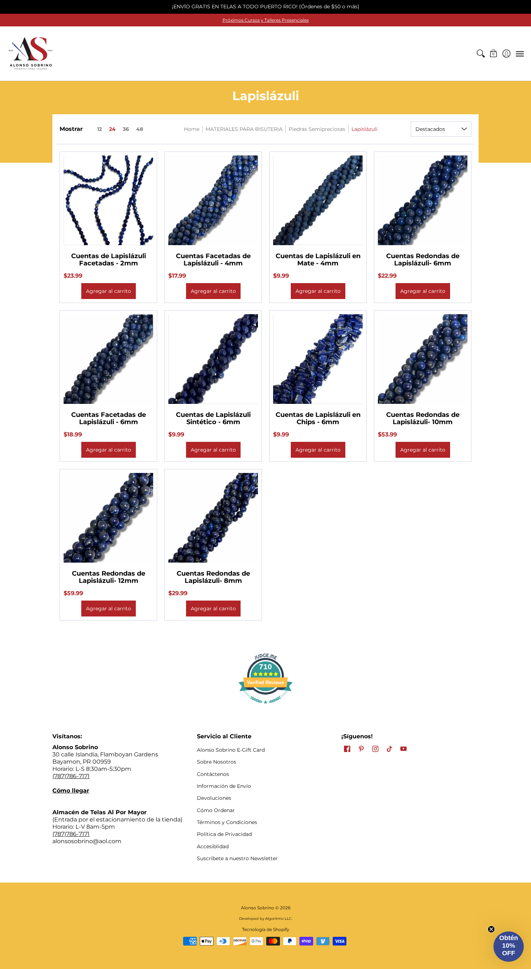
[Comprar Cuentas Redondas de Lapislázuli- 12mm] (108, 518)
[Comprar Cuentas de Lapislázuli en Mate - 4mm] (318, 200)
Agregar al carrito (108, 291)
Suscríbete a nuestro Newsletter (237, 858)
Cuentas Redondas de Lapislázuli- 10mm (422, 418)
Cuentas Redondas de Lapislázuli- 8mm (213, 577)
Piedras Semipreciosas (317, 129)
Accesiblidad (213, 846)
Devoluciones (214, 798)
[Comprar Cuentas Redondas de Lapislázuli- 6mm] (422, 200)
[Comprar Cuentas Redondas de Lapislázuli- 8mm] (213, 518)
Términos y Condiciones (227, 822)
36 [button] (126, 129)
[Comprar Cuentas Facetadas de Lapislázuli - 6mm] (108, 359)
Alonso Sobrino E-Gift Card (231, 750)
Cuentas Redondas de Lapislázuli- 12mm (108, 577)
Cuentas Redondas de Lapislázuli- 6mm (422, 259)
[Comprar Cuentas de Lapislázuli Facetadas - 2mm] (108, 200)
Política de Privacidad (224, 834)
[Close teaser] (491, 929)
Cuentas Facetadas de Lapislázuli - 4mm (213, 259)
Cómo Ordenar (216, 810)
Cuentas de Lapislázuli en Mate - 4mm (318, 259)
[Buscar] (480, 53)
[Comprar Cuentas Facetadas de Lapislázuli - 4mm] (213, 200)
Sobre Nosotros (216, 762)
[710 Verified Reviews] (265, 707)
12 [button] (99, 129)
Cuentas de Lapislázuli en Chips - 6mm (318, 418)
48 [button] (139, 129)
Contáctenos (213, 774)
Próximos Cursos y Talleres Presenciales (266, 20)
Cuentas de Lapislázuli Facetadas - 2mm (108, 259)
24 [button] (112, 129)
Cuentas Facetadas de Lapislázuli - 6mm (108, 418)
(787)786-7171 (71, 776)
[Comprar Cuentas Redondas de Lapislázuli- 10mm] (422, 359)
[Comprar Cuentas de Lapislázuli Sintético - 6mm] (213, 359)
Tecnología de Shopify (265, 929)
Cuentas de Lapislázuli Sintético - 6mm (213, 418)
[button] (493, 53)
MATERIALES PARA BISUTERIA (244, 129)
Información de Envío (224, 786)
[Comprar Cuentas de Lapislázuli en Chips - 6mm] (318, 359)
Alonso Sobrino (257, 907)
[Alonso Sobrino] (30, 53)
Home (191, 129)
